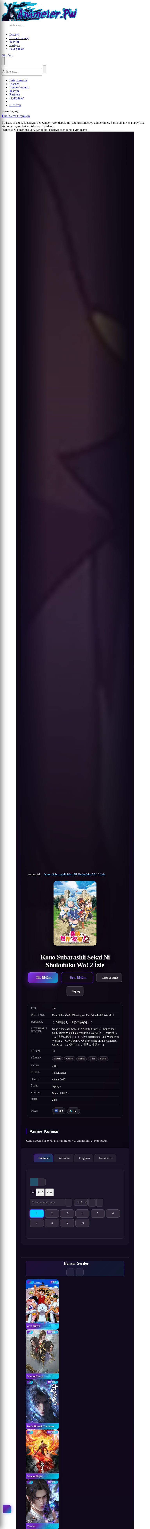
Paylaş (76, 991)
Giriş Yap (7, 55)
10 (85, 1223)
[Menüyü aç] (3, 61)
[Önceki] (70, 1272)
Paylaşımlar (16, 48)
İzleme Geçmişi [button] (19, 38)
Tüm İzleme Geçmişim (16, 116)
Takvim (14, 41)
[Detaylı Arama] (55, 25)
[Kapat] (33, 117)
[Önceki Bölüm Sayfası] (92, 1202)
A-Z (40, 1192)
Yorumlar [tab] (64, 1158)
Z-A (49, 1192)
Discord (14, 34)
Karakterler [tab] (106, 1158)
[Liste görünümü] (42, 1182)
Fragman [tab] (84, 1158)
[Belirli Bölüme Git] (68, 1202)
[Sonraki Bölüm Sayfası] (99, 1202)
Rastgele (14, 45)
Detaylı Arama (18, 80)
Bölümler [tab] (44, 1158)
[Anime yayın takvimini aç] (7, 1509)
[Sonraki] (80, 1272)
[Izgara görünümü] (34, 1182)
